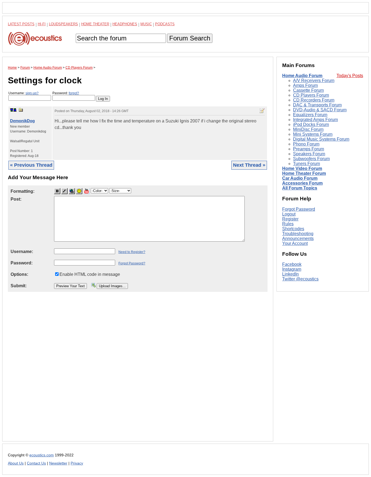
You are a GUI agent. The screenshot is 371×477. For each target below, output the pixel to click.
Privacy (77, 463)
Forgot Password (298, 209)
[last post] (15, 110)
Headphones (124, 24)
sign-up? (32, 93)
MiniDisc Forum (308, 129)
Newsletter (58, 463)
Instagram (291, 269)
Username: (23, 93)
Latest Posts (21, 24)
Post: (16, 199)
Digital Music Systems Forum (321, 139)
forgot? (74, 93)
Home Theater (95, 24)
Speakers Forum (309, 154)
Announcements (298, 238)
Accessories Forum (302, 183)
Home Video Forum (302, 168)
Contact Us (36, 463)
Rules (288, 224)
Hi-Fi (42, 24)
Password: (65, 93)
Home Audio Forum (302, 76)
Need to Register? (131, 252)
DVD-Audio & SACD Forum (320, 110)
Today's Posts (350, 76)
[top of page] (11, 110)
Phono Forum (306, 144)
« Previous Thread (31, 165)
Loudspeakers (63, 24)
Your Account (295, 243)
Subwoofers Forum (311, 159)
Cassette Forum (308, 90)
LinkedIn (290, 274)
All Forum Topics (299, 188)
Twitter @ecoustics (300, 279)
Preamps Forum (308, 149)
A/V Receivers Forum (313, 80)
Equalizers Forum (310, 115)
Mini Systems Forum (312, 134)
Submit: (19, 285)
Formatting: (22, 191)
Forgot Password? (131, 263)
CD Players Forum (311, 95)
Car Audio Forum (299, 178)
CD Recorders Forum (313, 100)
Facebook (291, 264)
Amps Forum (305, 85)
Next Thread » (249, 165)
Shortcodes (293, 228)
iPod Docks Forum (311, 124)
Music (146, 24)
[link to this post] (21, 110)
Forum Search (189, 38)
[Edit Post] (262, 111)
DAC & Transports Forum (317, 105)
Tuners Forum (306, 164)
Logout (288, 214)
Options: (19, 274)
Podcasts (165, 24)
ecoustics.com (41, 455)
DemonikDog (22, 120)
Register (290, 219)
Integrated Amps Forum (315, 120)
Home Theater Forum (304, 173)
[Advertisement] (138, 371)
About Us (16, 463)
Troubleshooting (297, 233)
